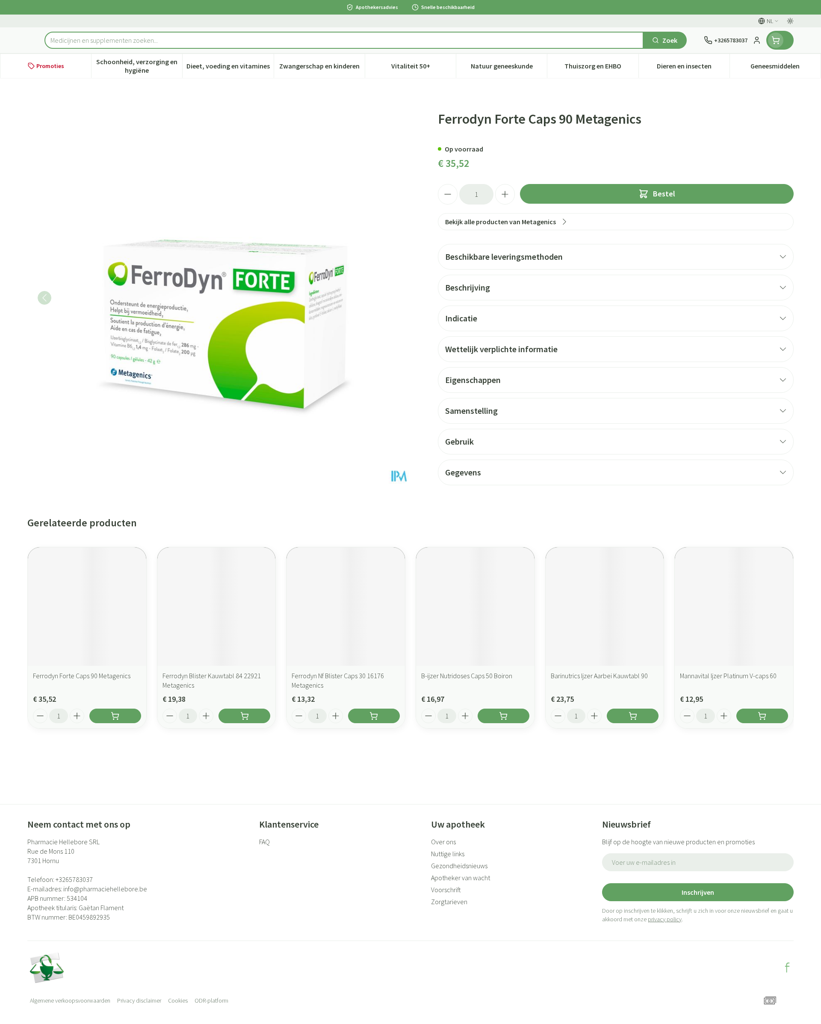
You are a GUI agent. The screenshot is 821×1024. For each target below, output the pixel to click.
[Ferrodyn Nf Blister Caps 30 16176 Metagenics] (345, 606)
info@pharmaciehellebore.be (105, 888)
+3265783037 (74, 879)
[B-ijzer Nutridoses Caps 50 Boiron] (475, 606)
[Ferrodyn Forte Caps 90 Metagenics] (87, 606)
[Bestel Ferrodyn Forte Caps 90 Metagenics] (115, 716)
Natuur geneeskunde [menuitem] (509, 68)
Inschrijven (698, 892)
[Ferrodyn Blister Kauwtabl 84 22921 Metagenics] (216, 606)
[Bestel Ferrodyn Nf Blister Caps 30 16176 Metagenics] (374, 716)
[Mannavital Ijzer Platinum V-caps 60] (734, 606)
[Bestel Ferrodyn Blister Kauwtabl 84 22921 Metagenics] (244, 716)
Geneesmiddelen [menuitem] (785, 68)
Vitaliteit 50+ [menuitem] (423, 68)
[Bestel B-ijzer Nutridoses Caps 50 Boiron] (503, 716)
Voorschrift (446, 889)
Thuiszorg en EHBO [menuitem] (601, 68)
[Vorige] (44, 298)
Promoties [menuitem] (50, 66)
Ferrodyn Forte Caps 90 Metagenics (81, 675)
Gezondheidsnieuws (459, 865)
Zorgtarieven (449, 901)
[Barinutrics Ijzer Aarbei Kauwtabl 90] (605, 606)
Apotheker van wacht (460, 877)
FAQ (264, 841)
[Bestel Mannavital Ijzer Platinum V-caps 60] (762, 716)
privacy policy (665, 919)
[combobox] (344, 40)
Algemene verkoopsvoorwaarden (70, 1000)
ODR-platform (211, 1000)
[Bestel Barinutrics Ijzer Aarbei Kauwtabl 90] (633, 716)
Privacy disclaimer (139, 1000)
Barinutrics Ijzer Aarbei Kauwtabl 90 (599, 675)
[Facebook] (787, 967)
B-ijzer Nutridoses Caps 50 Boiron (466, 675)
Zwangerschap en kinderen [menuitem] (322, 68)
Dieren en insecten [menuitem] (693, 68)
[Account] (757, 40)
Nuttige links (447, 853)
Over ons (443, 841)
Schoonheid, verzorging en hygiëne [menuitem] (139, 65)
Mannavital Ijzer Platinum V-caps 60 (728, 675)
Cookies (178, 1000)
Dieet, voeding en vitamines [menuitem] (229, 68)
